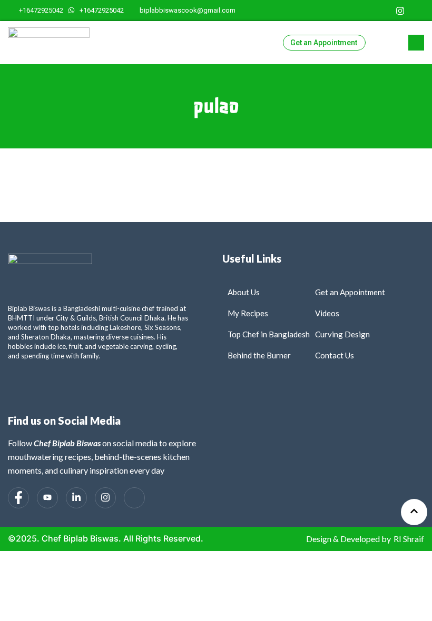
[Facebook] (349, 10)
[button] (416, 43)
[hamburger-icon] (378, 43)
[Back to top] (414, 512)
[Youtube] (366, 10)
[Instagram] (400, 10)
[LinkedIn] (383, 10)
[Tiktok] (417, 10)
